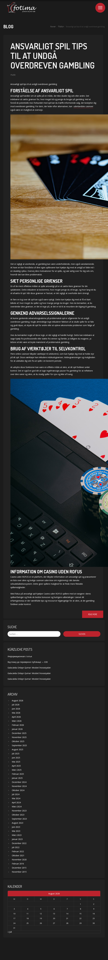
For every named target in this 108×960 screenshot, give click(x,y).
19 (41, 918)
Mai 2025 (16, 761)
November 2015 (19, 871)
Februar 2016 (18, 863)
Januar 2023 (17, 839)
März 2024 (17, 806)
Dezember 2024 (19, 782)
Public (60, 26)
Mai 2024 (16, 798)
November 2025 (19, 737)
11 (28, 913)
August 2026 (17, 700)
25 (28, 923)
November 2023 (19, 810)
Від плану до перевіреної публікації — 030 (28, 662)
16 (94, 913)
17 (14, 918)
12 (41, 913)
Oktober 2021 (18, 855)
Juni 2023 (16, 827)
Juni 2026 (16, 708)
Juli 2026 (15, 704)
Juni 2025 (16, 757)
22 (80, 918)
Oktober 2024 (18, 790)
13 (54, 913)
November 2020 (19, 859)
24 (14, 923)
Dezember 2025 (19, 733)
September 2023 (19, 818)
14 (67, 913)
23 (94, 918)
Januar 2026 (17, 729)
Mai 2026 (16, 712)
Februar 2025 (18, 774)
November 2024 (19, 786)
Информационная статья (20, 656)
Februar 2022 (18, 851)
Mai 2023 (16, 831)
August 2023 (17, 823)
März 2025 (17, 770)
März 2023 (17, 835)
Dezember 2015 (19, 867)
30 (94, 923)
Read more (92, 614)
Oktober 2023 (18, 814)
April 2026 (16, 717)
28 (67, 923)
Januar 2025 (17, 778)
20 (54, 918)
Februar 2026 (18, 725)
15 (80, 913)
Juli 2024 (15, 794)
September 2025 (19, 745)
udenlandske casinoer (83, 106)
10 (14, 913)
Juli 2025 (15, 753)
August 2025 (17, 749)
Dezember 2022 (19, 843)
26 (41, 923)
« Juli (10, 931)
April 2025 (16, 765)
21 (67, 918)
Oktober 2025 (18, 741)
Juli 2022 (15, 847)
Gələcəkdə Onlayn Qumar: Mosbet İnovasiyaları (29, 667)
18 (28, 918)
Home (52, 26)
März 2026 (17, 721)
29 (80, 923)
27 (54, 923)
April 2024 (16, 802)
